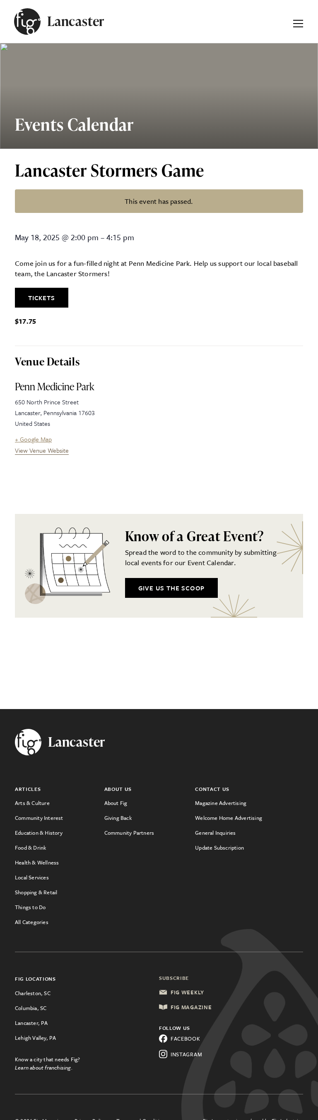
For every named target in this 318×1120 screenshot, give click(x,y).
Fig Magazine (191, 1007)
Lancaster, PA (31, 1023)
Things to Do (30, 907)
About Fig (116, 803)
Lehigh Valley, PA (35, 1038)
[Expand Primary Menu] (298, 21)
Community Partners (129, 833)
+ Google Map (33, 439)
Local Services (32, 877)
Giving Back (118, 818)
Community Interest (39, 818)
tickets (41, 297)
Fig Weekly (187, 992)
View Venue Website (42, 450)
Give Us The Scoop (171, 587)
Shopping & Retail (36, 892)
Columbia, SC (30, 1008)
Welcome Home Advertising (228, 818)
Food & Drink (30, 847)
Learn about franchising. (44, 1067)
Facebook (185, 1038)
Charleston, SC (33, 993)
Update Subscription (219, 847)
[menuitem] (59, 802)
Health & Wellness (37, 862)
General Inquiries (215, 833)
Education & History (39, 833)
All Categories (31, 922)
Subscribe (174, 977)
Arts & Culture (32, 803)
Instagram (186, 1054)
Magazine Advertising (220, 803)
